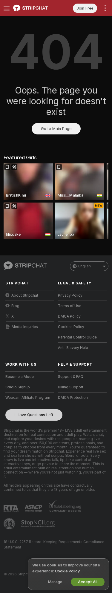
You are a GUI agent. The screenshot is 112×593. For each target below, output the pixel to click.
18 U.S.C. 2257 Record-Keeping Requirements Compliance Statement (54, 544)
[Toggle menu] (6, 8)
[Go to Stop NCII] (38, 523)
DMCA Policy (69, 316)
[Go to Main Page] (34, 8)
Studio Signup (17, 387)
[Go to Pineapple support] (10, 523)
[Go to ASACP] (34, 508)
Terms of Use (69, 306)
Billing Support (70, 387)
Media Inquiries (25, 327)
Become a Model (20, 377)
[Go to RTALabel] (12, 508)
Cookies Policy (71, 327)
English (84, 266)
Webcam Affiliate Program (27, 398)
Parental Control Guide (77, 337)
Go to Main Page (56, 128)
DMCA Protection (73, 398)
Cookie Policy (67, 571)
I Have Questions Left (34, 415)
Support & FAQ (70, 377)
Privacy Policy (70, 295)
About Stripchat (24, 295)
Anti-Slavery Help (73, 348)
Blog (15, 306)
